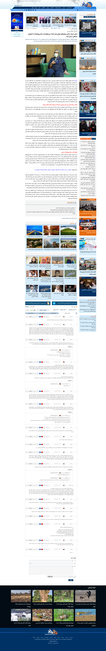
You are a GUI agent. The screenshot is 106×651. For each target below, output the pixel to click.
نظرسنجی (20, 1)
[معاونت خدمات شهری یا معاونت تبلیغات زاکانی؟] (45, 20)
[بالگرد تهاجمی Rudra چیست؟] (70, 273)
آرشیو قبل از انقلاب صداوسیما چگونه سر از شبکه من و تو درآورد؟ (88, 231)
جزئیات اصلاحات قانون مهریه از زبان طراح (88, 169)
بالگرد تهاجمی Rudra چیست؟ (70, 278)
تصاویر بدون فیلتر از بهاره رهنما (59, 294)
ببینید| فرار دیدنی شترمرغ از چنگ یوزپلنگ (23, 605)
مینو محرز (70, 218)
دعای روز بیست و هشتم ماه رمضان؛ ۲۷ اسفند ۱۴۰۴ (88, 327)
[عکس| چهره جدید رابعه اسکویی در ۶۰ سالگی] (70, 288)
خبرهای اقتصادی (17, 36)
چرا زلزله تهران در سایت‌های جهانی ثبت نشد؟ (88, 146)
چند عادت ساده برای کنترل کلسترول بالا (88, 252)
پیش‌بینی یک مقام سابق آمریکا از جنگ (70, 25)
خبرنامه (42, 637)
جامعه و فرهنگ (74, 28)
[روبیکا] (37, 303)
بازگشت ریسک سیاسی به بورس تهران (88, 54)
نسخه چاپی (55, 309)
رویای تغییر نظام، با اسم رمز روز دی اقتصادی (89, 33)
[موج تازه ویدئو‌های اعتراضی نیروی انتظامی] (57, 20)
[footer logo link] (51, 632)
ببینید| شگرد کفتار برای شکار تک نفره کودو (22, 624)
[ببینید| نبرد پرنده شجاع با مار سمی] (42, 615)
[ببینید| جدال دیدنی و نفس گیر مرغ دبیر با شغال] (85, 596)
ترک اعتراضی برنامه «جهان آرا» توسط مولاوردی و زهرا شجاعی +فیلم (62, 210)
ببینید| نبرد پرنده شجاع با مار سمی (44, 623)
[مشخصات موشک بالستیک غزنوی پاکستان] (58, 260)
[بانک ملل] (17, 20)
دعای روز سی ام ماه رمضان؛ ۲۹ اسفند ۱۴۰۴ (88, 319)
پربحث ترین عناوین (84, 138)
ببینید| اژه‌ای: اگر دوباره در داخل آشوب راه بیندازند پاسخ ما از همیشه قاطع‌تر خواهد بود (88, 174)
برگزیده (69, 28)
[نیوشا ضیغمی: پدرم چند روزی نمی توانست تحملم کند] (32, 260)
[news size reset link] (58, 28)
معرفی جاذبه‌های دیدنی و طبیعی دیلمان (68, 236)
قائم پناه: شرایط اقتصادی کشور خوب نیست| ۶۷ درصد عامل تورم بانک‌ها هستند (88, 184)
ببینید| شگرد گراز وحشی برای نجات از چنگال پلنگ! (64, 605)
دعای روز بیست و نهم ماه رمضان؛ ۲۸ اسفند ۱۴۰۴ (88, 323)
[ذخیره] (54, 28)
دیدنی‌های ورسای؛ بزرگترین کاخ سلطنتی (68, 249)
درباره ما (35, 1)
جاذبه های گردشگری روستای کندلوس (35, 249)
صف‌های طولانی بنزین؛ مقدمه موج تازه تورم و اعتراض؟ (88, 164)
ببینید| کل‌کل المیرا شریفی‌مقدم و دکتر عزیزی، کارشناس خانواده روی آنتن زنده (45, 266)
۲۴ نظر (72, 30)
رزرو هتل (17, 32)
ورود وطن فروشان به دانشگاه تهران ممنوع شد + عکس (88, 192)
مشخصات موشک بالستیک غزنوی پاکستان (58, 265)
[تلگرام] (64, 303)
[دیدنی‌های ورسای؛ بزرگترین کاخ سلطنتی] (68, 243)
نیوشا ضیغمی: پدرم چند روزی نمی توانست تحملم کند (32, 265)
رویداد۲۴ (75, 81)
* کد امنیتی (75, 577)
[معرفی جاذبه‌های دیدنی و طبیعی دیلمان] (68, 230)
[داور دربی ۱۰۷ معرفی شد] (87, 108)
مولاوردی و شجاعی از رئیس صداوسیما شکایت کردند (65, 208)
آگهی (18, 1)
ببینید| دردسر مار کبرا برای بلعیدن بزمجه (43, 604)
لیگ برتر (92, 102)
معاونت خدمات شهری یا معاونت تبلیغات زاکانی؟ (46, 25)
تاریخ (92, 278)
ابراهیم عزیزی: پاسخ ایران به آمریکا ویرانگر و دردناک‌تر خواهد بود (88, 303)
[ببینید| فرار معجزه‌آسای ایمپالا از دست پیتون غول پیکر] (64, 615)
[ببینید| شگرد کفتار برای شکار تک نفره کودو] (21, 615)
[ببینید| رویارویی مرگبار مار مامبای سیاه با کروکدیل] (85, 615)
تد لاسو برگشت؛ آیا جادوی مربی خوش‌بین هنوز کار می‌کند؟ (71, 266)
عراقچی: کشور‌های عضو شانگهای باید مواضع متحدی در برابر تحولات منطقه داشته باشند (88, 179)
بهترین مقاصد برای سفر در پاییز (53, 236)
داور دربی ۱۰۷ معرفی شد (91, 114)
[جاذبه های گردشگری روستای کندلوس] (34, 243)
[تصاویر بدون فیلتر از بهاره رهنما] (58, 288)
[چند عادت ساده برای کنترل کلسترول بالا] (87, 245)
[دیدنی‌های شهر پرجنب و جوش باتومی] (34, 230)
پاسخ (30, 316)
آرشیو (31, 1)
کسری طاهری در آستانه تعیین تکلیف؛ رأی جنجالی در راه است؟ (88, 189)
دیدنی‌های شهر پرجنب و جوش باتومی (35, 236)
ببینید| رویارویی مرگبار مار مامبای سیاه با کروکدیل (86, 624)
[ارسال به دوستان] (53, 28)
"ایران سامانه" (50, 643)
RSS (34, 637)
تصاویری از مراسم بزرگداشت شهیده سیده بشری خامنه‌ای (89, 134)
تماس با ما (39, 1)
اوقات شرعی (24, 1)
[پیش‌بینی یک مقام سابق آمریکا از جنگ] (70, 20)
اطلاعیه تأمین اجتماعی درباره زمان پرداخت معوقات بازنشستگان (88, 156)
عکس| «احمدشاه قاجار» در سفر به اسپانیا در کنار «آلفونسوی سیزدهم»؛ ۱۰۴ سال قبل (58, 281)
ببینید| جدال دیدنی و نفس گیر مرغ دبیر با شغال (86, 605)
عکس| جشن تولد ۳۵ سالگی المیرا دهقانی (32, 279)
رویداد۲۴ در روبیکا (17, 34)
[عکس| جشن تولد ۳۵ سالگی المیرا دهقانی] (32, 273)
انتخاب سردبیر (90, 20)
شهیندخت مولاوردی (65, 218)
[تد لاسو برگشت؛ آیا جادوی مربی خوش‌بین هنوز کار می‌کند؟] (70, 260)
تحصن (85, 17)
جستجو (58, 637)
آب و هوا (28, 1)
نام (75, 560)
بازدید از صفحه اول (72, 309)
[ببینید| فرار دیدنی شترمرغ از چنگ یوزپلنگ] (21, 596)
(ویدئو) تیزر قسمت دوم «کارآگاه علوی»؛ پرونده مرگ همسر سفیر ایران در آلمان (45, 280)
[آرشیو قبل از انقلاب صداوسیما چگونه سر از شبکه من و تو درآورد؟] (87, 225)
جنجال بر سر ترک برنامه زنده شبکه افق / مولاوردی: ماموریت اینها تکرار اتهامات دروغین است (52, 170)
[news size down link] (56, 28)
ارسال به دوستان (62, 309)
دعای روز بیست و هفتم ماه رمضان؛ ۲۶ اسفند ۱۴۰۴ (88, 330)
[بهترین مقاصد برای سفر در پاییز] (51, 230)
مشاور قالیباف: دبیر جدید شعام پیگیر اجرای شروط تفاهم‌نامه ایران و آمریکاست (88, 310)
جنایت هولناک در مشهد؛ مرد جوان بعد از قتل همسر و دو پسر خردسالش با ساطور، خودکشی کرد (88, 96)
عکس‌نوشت (92, 199)
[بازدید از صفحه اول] (75, 309)
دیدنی (93, 119)
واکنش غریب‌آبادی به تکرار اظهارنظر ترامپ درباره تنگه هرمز (88, 306)
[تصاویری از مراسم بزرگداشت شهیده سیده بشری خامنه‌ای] (87, 126)
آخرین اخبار (93, 138)
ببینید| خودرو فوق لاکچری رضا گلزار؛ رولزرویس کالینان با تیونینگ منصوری (32, 295)
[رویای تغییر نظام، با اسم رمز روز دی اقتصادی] (87, 27)
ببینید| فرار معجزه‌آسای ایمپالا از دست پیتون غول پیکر (64, 624)
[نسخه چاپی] (51, 28)
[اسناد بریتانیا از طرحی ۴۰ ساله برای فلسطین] (32, 20)
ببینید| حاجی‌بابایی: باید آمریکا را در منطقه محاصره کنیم (88, 142)
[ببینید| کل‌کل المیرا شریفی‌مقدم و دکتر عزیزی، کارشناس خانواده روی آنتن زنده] (45, 260)
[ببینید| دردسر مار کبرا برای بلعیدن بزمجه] (42, 596)
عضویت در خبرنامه (43, 310)
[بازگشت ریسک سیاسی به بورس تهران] (87, 47)
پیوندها (33, 1)
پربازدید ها (89, 138)
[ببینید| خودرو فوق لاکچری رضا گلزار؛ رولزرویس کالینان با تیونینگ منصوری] (32, 288)
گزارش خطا (73, 307)
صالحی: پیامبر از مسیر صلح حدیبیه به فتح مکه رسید (88, 149)
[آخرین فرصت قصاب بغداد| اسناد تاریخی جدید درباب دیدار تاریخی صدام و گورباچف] (87, 206)
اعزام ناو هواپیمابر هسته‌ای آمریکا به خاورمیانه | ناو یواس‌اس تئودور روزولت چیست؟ (46, 296)
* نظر (75, 566)
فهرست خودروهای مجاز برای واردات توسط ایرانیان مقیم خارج (88, 153)
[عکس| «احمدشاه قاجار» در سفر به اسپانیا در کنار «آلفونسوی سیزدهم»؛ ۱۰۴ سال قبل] (58, 273)
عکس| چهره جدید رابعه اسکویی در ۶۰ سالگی (71, 294)
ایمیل (75, 563)
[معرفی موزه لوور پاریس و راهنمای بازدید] (51, 243)
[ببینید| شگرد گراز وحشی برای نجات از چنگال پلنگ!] (64, 596)
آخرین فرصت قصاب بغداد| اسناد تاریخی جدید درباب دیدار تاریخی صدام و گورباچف (88, 213)
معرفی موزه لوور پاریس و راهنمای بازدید (51, 249)
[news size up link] (59, 28)
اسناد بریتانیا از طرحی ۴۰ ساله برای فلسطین (32, 25)
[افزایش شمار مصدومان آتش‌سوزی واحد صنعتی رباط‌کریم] (87, 265)
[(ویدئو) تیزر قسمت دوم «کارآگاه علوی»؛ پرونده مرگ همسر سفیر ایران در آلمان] (45, 273)
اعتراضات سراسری (91, 17)
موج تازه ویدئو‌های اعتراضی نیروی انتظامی (58, 25)
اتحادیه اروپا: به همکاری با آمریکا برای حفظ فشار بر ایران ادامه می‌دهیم (88, 160)
